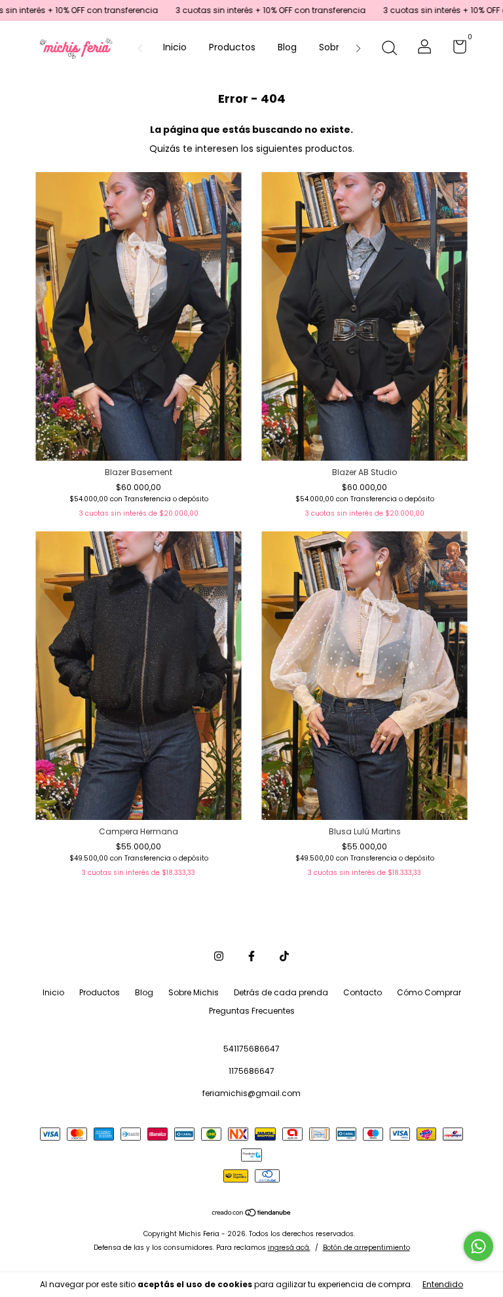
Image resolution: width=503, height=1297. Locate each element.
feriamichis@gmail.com (251, 1093)
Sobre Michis (193, 992)
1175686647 (251, 1070)
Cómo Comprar (429, 992)
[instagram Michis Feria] (219, 956)
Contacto (362, 992)
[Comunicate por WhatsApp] (478, 1246)
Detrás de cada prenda (281, 992)
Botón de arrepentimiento (366, 1248)
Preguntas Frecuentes (252, 1010)
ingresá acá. (289, 1248)
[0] (455, 49)
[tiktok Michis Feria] (284, 956)
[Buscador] (389, 49)
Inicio (175, 47)
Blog (287, 47)
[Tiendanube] (252, 1213)
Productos (232, 47)
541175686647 (251, 1048)
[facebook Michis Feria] (251, 956)
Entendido (442, 1284)
